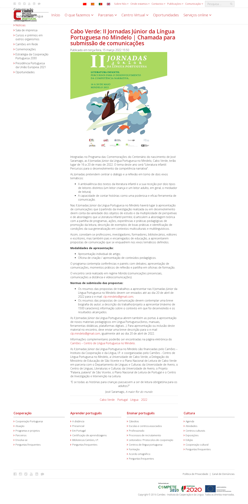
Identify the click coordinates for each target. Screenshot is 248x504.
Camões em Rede (27, 44)
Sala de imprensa (26, 30)
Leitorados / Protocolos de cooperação (151, 440)
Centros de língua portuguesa (145, 444)
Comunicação (193, 3)
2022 (144, 399)
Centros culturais (195, 430)
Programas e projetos (28, 430)
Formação (134, 449)
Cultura (189, 413)
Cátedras (134, 421)
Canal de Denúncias (223, 474)
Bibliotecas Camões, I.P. (85, 440)
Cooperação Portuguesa (29, 421)
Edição (189, 440)
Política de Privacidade (195, 474)
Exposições (192, 435)
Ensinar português (141, 413)
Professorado (136, 430)
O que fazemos (78, 14)
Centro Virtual (133, 14)
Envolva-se (22, 440)
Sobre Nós (120, 3)
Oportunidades (166, 14)
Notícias (21, 25)
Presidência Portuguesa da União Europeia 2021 (31, 65)
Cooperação (23, 413)
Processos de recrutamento (145, 435)
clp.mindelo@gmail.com (118, 296)
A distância (78, 421)
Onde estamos (139, 3)
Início (55, 14)
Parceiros (21, 435)
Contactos (158, 3)
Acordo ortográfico (139, 454)
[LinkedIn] (37, 474)
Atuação (20, 426)
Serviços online (196, 14)
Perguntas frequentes (28, 444)
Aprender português (86, 413)
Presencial (78, 426)
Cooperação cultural (197, 444)
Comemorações (26, 49)
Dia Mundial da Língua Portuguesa (29, 18)
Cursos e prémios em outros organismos (29, 37)
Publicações (174, 3)
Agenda (190, 421)
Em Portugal (79, 430)
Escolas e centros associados (145, 426)
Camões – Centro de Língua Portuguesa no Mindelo (102, 343)
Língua (134, 399)
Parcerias (106, 14)
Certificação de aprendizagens (89, 435)
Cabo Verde (107, 399)
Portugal (122, 399)
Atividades (191, 426)
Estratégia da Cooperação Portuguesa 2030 (32, 56)
